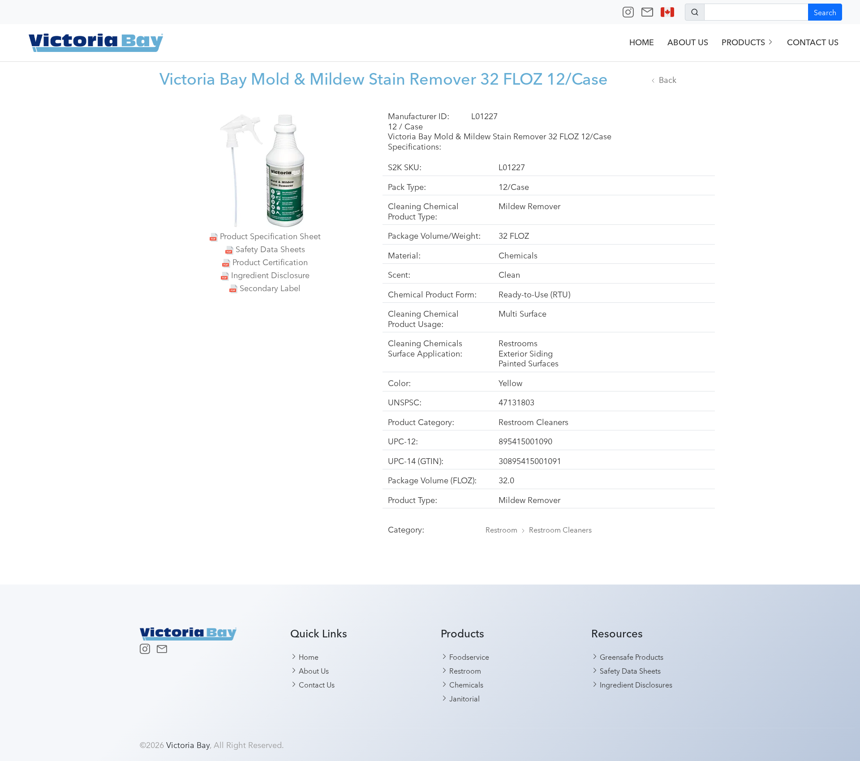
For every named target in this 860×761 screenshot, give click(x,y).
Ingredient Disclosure (270, 274)
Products (744, 42)
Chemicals (465, 684)
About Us (687, 42)
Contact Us (812, 42)
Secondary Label (270, 287)
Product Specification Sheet (270, 235)
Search (825, 12)
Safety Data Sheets (270, 248)
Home (641, 42)
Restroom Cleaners (560, 529)
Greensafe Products (630, 657)
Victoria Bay (188, 744)
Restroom (501, 529)
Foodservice (468, 657)
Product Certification (270, 261)
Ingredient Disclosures (635, 684)
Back (667, 79)
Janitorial (463, 698)
